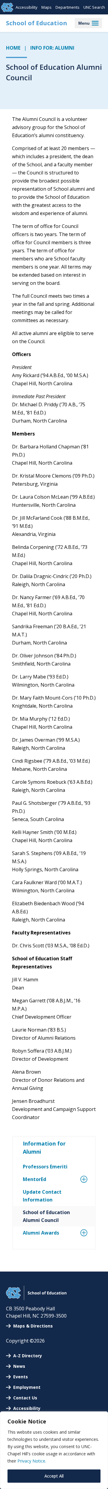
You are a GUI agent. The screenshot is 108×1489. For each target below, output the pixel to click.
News (19, 1366)
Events (20, 1377)
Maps (46, 7)
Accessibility (27, 7)
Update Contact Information (42, 1196)
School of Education (36, 23)
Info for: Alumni (52, 48)
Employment (26, 1387)
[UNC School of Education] (36, 1298)
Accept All (54, 1476)
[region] (54, 1450)
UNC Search (94, 7)
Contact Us (25, 1398)
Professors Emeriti (45, 1166)
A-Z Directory (27, 1355)
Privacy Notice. (31, 1461)
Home (13, 48)
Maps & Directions (33, 1326)
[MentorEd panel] (77, 1179)
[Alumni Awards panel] (77, 1232)
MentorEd (34, 1179)
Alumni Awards (41, 1232)
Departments (68, 7)
